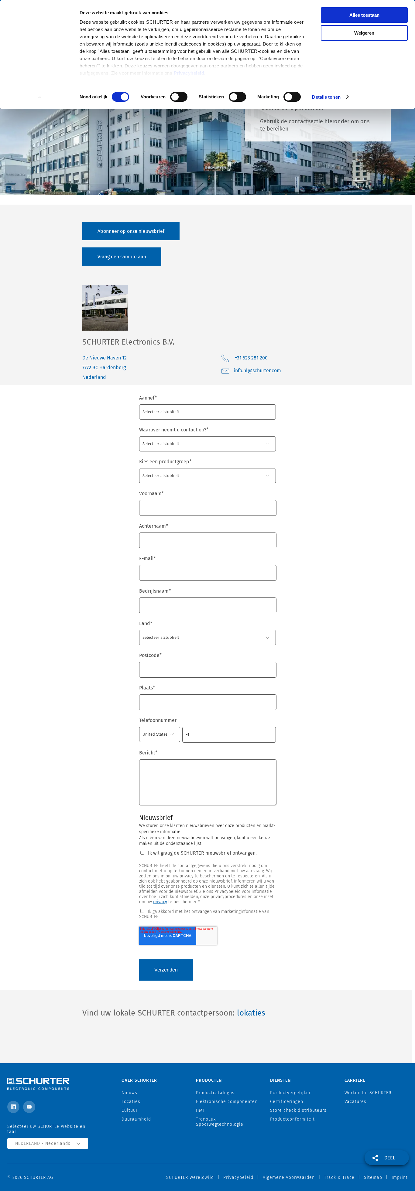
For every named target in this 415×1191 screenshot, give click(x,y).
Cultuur (130, 1110)
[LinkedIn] (13, 1107)
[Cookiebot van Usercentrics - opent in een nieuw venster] (39, 97)
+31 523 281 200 (251, 358)
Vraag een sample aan (122, 257)
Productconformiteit (292, 1119)
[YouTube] (29, 1107)
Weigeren (364, 33)
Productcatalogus (215, 1092)
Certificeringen (286, 1101)
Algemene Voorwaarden (289, 1177)
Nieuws (129, 1092)
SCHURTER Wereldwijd (190, 1177)
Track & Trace (339, 1177)
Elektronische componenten (227, 1101)
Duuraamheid (136, 1119)
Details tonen (326, 97)
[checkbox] (207, 913)
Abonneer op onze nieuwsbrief (131, 231)
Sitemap (373, 1177)
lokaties (251, 1013)
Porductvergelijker (290, 1092)
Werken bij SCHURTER (368, 1092)
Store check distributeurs (298, 1110)
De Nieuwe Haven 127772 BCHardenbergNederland (104, 367)
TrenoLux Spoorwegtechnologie (219, 1122)
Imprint (400, 1177)
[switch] (178, 97)
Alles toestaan (364, 15)
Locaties (131, 1101)
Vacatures (355, 1101)
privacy (160, 901)
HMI (200, 1110)
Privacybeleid (189, 73)
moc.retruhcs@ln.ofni (257, 370)
